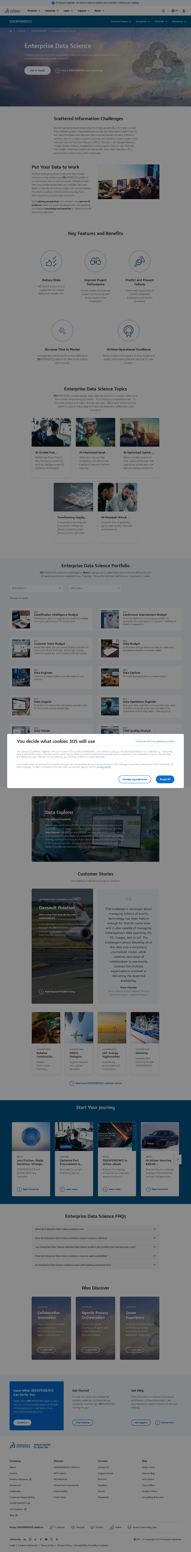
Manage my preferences (135, 779)
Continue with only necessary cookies (155, 741)
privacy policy (104, 767)
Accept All (165, 779)
